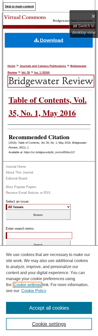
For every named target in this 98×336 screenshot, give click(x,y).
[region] (49, 290)
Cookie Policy (33, 291)
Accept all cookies (49, 308)
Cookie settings (27, 285)
